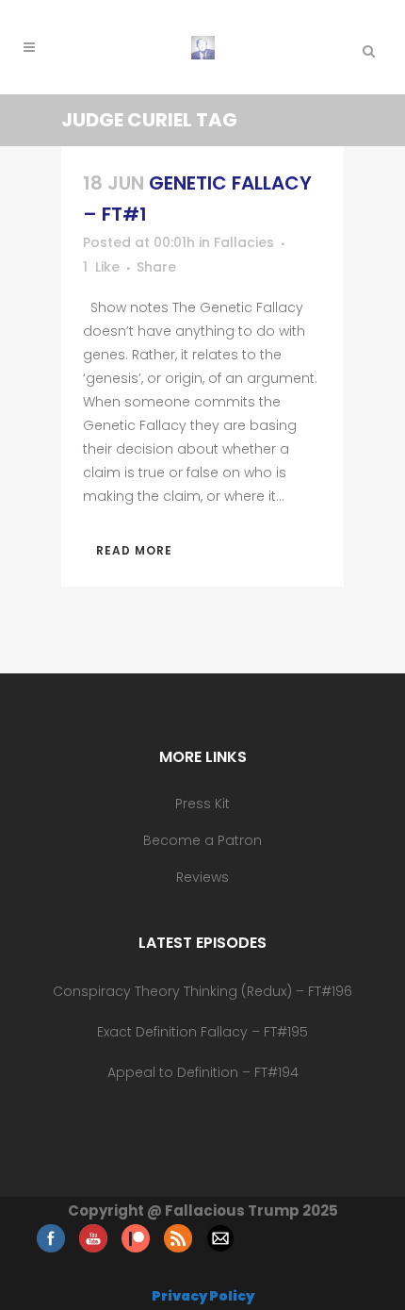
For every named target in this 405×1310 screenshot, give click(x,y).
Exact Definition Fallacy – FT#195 (202, 1031)
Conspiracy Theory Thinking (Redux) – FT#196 (202, 991)
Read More (134, 550)
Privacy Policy (203, 1295)
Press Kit (202, 803)
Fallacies (244, 242)
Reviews (202, 877)
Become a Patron (202, 840)
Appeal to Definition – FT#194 (203, 1072)
